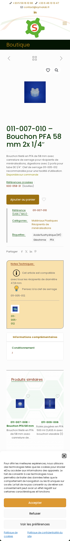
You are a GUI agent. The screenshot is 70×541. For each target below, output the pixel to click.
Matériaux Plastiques (45, 220)
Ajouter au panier (22, 199)
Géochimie (39, 239)
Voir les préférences (35, 524)
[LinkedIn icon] (35, 12)
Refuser (35, 513)
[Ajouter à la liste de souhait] (29, 405)
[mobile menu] (64, 23)
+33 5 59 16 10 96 (23, 3)
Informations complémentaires (35, 337)
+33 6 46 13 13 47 (48, 3)
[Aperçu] (29, 411)
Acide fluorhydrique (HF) (47, 235)
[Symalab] (35, 28)
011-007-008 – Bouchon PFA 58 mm (20, 424)
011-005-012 (14, 319)
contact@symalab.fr (37, 7)
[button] (64, 456)
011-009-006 (50, 422)
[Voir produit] (29, 399)
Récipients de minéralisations (41, 226)
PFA (52, 239)
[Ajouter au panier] (29, 394)
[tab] (35, 337)
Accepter (35, 503)
